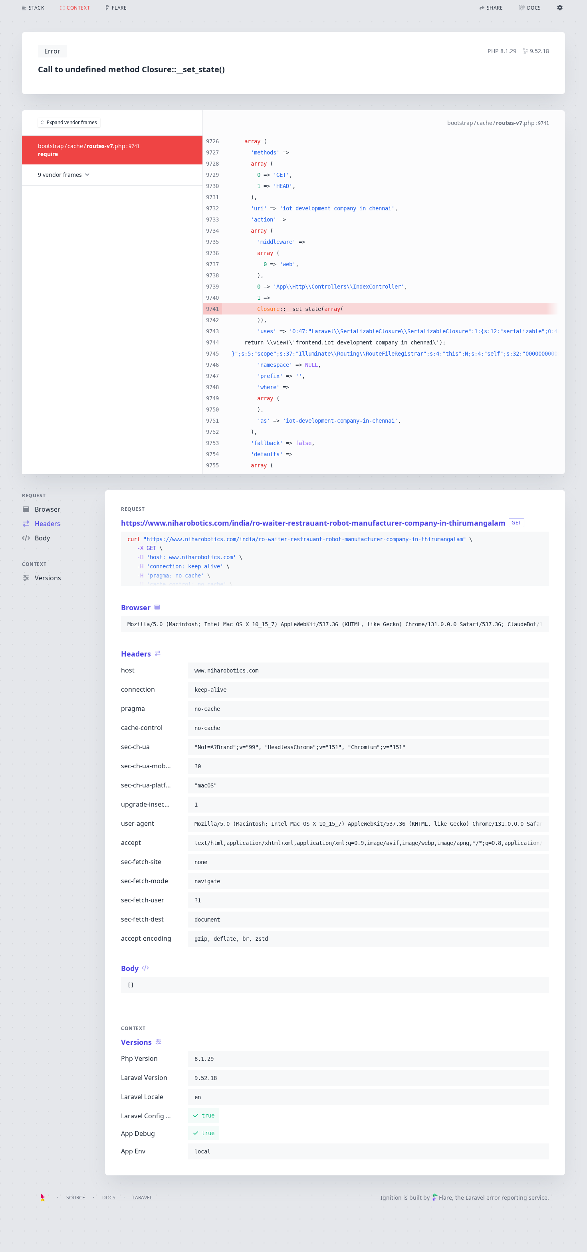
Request (34, 495)
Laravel (142, 1197)
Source (75, 1197)
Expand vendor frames (72, 122)
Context (34, 564)
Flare (445, 1197)
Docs (108, 1197)
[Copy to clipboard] (539, 539)
